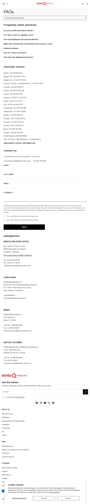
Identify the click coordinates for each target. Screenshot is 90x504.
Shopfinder (5, 417)
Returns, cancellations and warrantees (15, 450)
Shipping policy (7, 446)
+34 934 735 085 (39, 161)
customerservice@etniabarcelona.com (17, 161)
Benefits (5, 478)
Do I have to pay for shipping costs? (19, 35)
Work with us (6, 475)
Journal (4, 435)
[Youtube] (45, 402)
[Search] (7, 4)
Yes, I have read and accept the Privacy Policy (22, 220)
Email (7, 183)
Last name (9, 174)
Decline (68, 498)
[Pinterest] (53, 402)
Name (7, 165)
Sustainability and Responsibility (13, 421)
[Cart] (87, 4)
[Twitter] (49, 402)
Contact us (6, 453)
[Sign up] (85, 391)
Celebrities (5, 424)
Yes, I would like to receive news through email (22, 216)
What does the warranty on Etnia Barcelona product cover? (28, 44)
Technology (6, 428)
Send (24, 227)
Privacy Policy (55, 492)
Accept (43, 498)
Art (3, 432)
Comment (9, 193)
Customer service (8, 457)
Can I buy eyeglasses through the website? (21, 39)
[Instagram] (40, 402)
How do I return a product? (15, 53)
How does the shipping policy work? (18, 57)
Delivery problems (11, 48)
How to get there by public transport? (18, 255)
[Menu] (4, 3)
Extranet (5, 471)
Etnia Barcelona (7, 414)
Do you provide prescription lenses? (19, 30)
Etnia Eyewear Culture (9, 468)
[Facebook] (36, 402)
